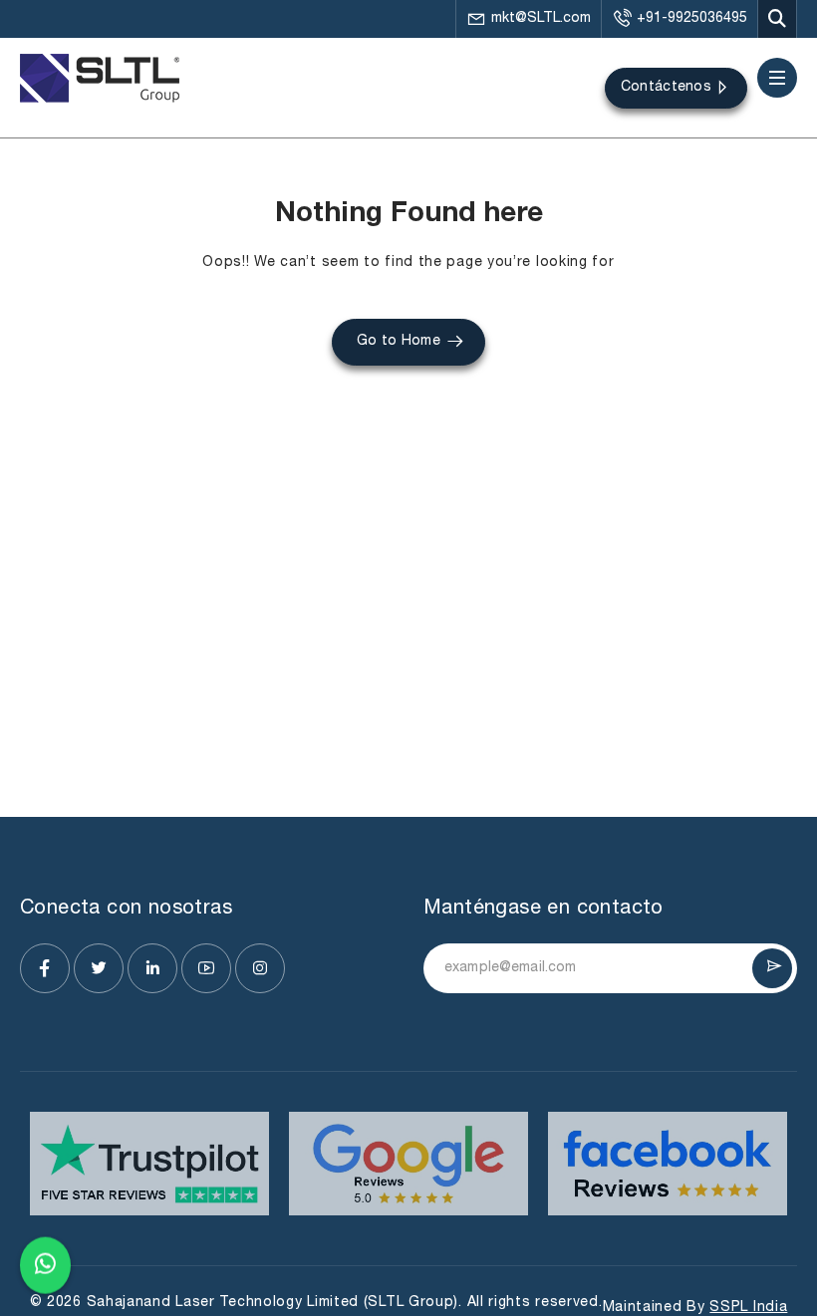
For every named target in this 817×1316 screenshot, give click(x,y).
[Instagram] (260, 968)
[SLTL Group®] (99, 78)
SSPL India (748, 1307)
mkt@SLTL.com (541, 18)
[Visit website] (149, 1163)
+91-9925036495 (692, 18)
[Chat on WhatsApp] (45, 1265)
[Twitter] (99, 968)
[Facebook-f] (45, 968)
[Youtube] (206, 968)
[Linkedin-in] (152, 968)
